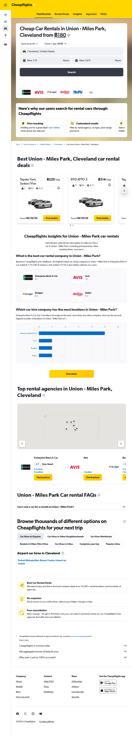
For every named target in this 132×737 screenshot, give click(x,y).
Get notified (54, 127)
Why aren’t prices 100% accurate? (37, 657)
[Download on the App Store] (108, 690)
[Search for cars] (5, 28)
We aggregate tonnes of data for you (38, 651)
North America (30, 144)
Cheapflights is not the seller (34, 645)
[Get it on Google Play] (108, 683)
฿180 (60, 35)
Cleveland (58, 144)
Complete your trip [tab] (89, 544)
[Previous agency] (22, 444)
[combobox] (29, 43)
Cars (18, 144)
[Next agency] (121, 444)
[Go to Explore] (5, 35)
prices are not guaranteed (81, 636)
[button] (5, 5)
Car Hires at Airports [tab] (30, 536)
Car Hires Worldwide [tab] (101, 536)
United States (45, 144)
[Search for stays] (5, 21)
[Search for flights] (5, 15)
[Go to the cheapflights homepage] (23, 5)
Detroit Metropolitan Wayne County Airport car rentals (42, 562)
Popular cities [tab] (113, 544)
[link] (71, 374)
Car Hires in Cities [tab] (64, 544)
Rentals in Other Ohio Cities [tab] (34, 544)
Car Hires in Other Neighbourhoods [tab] (65, 536)
